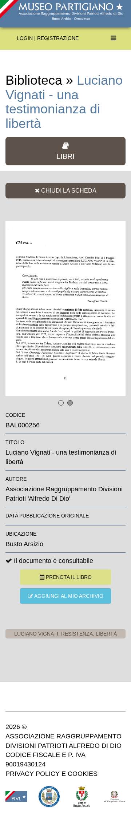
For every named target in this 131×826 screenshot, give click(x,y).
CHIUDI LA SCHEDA (68, 190)
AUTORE (16, 479)
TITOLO (14, 442)
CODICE (15, 415)
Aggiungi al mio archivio (68, 596)
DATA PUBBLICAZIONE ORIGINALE (47, 516)
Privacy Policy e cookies (51, 773)
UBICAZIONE (20, 534)
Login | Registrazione (48, 38)
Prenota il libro (68, 577)
